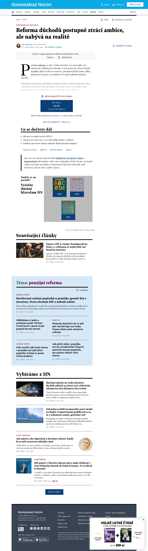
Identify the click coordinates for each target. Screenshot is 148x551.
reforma (42, 65)
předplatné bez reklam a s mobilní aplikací (58, 116)
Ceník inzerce (62, 527)
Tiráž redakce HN (64, 516)
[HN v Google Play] (26, 539)
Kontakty (61, 513)
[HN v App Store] (42, 539)
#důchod (43, 150)
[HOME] (13, 12)
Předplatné (135, 4)
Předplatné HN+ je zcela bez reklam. (83, 230)
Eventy (107, 516)
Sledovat (50, 57)
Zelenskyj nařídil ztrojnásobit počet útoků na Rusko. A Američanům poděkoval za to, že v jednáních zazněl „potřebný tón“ (69, 412)
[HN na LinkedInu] (42, 528)
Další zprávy (54, 492)
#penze (68, 150)
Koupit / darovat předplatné (115, 513)
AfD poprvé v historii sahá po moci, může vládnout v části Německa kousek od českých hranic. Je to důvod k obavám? (63, 466)
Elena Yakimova (23, 435)
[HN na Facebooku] (35, 528)
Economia (61, 520)
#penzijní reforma (30, 150)
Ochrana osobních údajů (86, 513)
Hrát (59, 194)
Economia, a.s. (33, 516)
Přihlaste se (65, 122)
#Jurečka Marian (56, 150)
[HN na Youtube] (49, 528)
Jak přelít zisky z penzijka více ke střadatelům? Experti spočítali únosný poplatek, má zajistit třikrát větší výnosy (68, 350)
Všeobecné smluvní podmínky (88, 523)
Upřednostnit (67, 57)
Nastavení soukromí (85, 520)
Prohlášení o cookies (85, 516)
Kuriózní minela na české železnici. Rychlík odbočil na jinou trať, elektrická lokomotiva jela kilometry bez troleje (68, 386)
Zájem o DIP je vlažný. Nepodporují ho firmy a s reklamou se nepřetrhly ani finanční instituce (66, 247)
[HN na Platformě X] (31, 528)
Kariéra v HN (62, 523)
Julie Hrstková (27, 44)
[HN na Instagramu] (38, 528)
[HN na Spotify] (45, 528)
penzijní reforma (45, 283)
